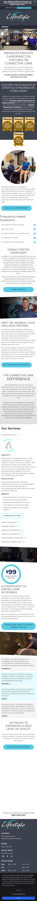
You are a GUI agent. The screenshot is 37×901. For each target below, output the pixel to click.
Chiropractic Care (12, 515)
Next (35, 39)
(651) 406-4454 (10, 7)
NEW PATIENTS (18, 289)
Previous (1, 39)
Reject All (18, 890)
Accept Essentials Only (18, 894)
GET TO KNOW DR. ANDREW (16, 365)
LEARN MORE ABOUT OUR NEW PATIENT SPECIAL (18, 626)
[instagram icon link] (11, 856)
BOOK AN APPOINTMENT (24, 7)
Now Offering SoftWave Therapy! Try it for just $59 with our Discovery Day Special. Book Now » (18, 3)
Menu (5, 27)
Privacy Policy (10, 885)
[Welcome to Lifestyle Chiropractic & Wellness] (18, 21)
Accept (18, 898)
